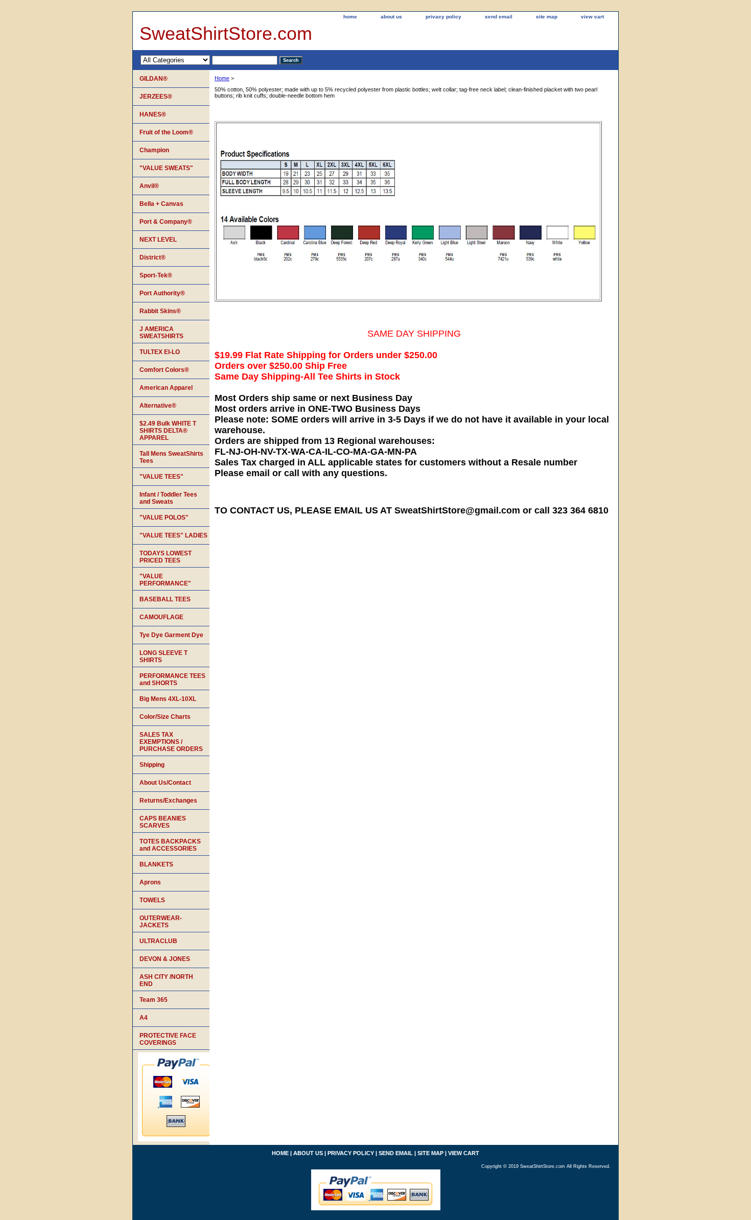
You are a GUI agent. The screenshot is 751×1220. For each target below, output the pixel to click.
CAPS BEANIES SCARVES (162, 822)
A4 (143, 1017)
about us (391, 16)
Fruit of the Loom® (166, 132)
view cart (592, 16)
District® (152, 257)
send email (498, 16)
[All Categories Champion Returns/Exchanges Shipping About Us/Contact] (208, 59)
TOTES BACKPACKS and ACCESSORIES (170, 845)
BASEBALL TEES (165, 599)
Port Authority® (162, 293)
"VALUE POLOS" (164, 517)
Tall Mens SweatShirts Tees (171, 457)
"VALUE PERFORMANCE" (165, 580)
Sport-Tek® (155, 275)
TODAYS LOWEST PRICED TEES (165, 557)
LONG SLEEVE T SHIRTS (163, 656)
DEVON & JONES (164, 959)
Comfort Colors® (164, 369)
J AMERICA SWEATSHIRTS (161, 332)
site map (546, 16)
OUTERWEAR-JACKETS (160, 921)
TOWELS (152, 900)
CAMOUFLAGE (161, 617)
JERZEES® (155, 96)
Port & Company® (165, 221)
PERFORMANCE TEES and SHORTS (172, 679)
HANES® (152, 114)
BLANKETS (156, 864)
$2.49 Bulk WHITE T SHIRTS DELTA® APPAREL (167, 430)
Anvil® (149, 186)
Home (222, 78)
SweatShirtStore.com (225, 33)
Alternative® (157, 405)
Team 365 (153, 999)
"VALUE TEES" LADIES (173, 535)
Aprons (150, 882)
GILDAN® (153, 78)
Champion (154, 150)
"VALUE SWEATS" (166, 168)
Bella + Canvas (161, 203)
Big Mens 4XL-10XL (167, 698)
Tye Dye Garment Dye (171, 635)
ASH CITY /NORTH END (166, 980)
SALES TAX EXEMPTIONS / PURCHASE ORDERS (171, 742)
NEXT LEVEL (158, 239)
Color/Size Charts (165, 716)
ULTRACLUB (158, 941)
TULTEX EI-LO (159, 352)
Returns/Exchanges (168, 800)
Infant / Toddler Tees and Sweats (168, 498)
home (350, 16)
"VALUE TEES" (161, 476)
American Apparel (166, 387)
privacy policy (443, 16)
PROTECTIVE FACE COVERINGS (167, 1039)
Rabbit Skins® (160, 311)
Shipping (152, 764)
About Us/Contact (165, 782)
